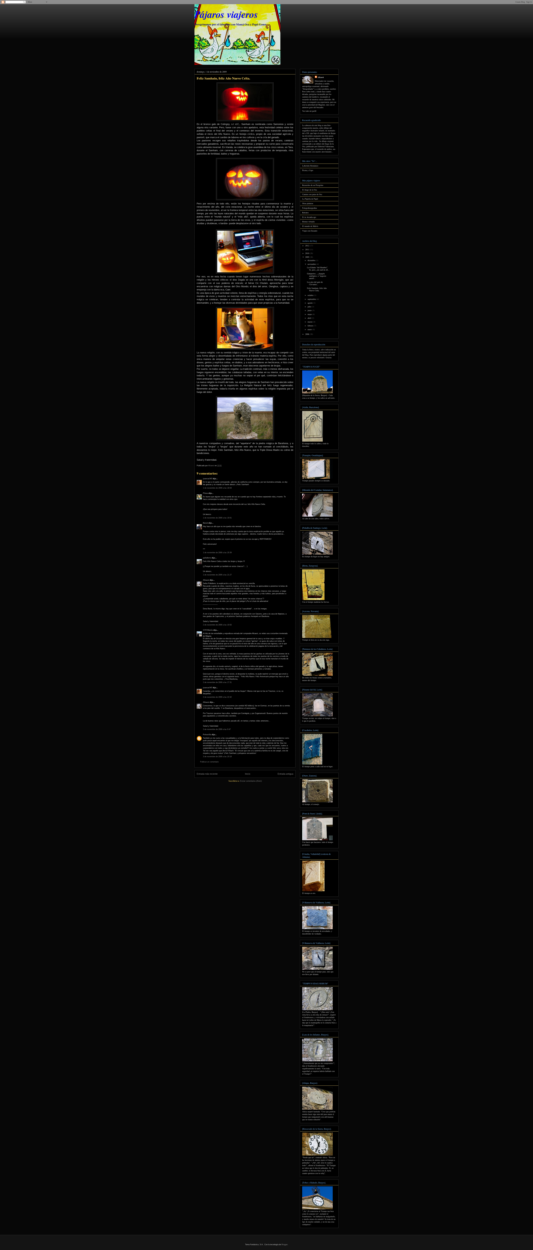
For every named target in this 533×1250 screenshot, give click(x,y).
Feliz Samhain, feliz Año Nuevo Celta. (317, 289)
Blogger (284, 1244)
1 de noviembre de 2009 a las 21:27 (217, 575)
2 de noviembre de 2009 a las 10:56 (217, 625)
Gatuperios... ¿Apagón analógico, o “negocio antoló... (316, 276)
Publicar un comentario (209, 762)
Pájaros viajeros (226, 14)
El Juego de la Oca (309, 189)
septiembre (312, 299)
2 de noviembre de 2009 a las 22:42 (217, 697)
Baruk (205, 523)
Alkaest (206, 580)
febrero (311, 325)
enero (310, 329)
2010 (307, 253)
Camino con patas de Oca (312, 194)
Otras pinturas (307, 203)
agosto (310, 303)
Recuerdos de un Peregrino (312, 185)
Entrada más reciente (207, 774)
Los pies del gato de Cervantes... (315, 283)
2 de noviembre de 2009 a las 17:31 (217, 682)
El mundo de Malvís (310, 226)
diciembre (312, 260)
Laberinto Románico (310, 165)
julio (310, 306)
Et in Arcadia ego (309, 217)
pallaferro (207, 558)
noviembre (312, 264)
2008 (307, 334)
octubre (311, 295)
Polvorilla (207, 735)
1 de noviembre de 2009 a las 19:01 (217, 518)
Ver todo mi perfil (309, 111)
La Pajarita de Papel (310, 198)
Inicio (247, 774)
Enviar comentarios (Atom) (251, 781)
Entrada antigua (285, 774)
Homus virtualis (308, 221)
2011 (307, 249)
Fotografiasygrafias (309, 208)
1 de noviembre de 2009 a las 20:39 (217, 552)
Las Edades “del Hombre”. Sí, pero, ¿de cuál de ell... (318, 268)
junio (310, 310)
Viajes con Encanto (309, 230)
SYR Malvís (208, 630)
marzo (310, 321)
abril (310, 318)
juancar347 (207, 479)
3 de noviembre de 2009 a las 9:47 (217, 729)
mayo (310, 314)
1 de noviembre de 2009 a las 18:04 (217, 488)
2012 (307, 245)
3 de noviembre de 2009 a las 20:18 (217, 756)
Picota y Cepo (307, 170)
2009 (307, 257)
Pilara (205, 493)
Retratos (305, 212)
